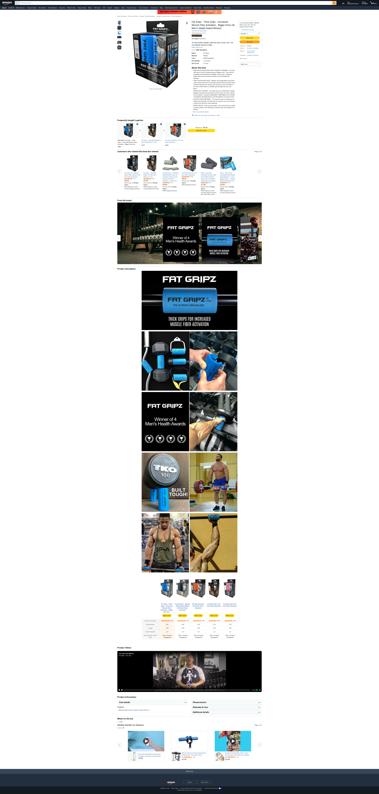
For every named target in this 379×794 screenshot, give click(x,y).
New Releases (52, 8)
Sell (104, 8)
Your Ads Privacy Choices (211, 788)
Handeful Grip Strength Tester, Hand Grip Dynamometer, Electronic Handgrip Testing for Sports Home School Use (237, 754)
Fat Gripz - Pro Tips (125, 655)
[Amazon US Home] (171, 783)
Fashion (109, 8)
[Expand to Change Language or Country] (195, 782)
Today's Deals (81, 8)
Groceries (62, 8)
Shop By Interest (209, 8)
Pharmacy (219, 8)
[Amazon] (7, 2)
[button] (4, 8)
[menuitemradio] (257, 690)
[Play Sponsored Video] (146, 741)
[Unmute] (260, 690)
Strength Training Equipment (147, 16)
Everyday (227, 8)
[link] (152, 130)
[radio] (119, 23)
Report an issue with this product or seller (207, 115)
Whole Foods (71, 8)
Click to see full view (155, 89)
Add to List (244, 64)
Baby (161, 8)
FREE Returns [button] (196, 47)
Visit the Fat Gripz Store (199, 31)
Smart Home (198, 8)
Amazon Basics (32, 8)
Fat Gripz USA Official (252, 48)
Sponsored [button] (120, 727)
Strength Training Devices (163, 16)
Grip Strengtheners (177, 16)
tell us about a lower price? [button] (138, 710)
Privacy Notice (175, 788)
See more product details (201, 112)
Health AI (11, 8)
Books (90, 8)
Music (123, 8)
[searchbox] (176, 3)
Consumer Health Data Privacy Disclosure (191, 788)
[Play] (119, 690)
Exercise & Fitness (133, 16)
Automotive (154, 8)
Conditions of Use (165, 788)
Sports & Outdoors (186, 8)
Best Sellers (42, 8)
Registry (116, 8)
